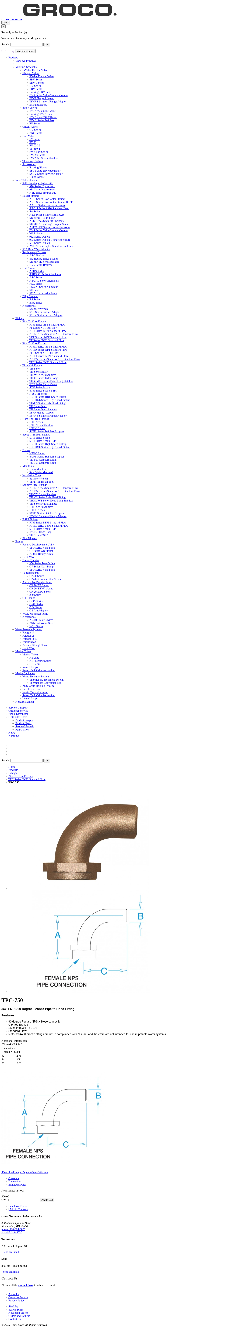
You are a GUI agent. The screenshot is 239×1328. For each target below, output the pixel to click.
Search (5, 44)
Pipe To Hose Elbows (20, 776)
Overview (13, 1178)
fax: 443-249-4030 (11, 1232)
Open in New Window (35, 1172)
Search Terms (15, 1309)
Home (11, 766)
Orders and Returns (19, 1315)
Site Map (13, 1306)
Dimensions (15, 1181)
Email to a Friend (17, 1206)
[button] (18, 716)
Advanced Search (18, 1312)
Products (13, 769)
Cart (6, 22)
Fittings (12, 773)
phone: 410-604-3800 (13, 1229)
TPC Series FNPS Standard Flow (26, 779)
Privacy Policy (16, 1300)
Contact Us (14, 1319)
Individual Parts (17, 1184)
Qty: (3, 1199)
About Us (13, 1294)
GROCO (7, 50)
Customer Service (18, 1297)
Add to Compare (18, 1209)
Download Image (11, 1172)
